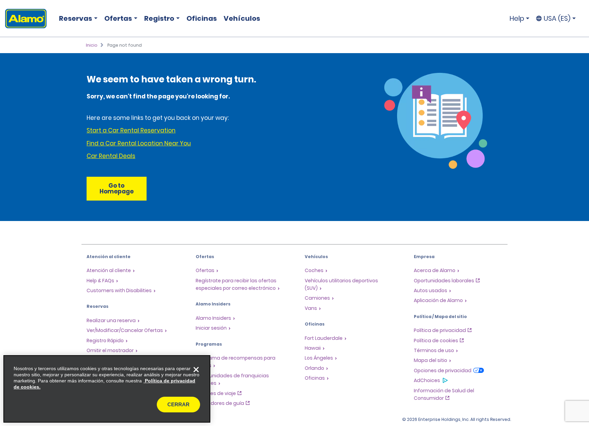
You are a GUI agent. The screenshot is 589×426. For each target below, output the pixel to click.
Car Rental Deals (111, 156)
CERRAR (178, 404)
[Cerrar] (196, 369)
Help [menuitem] (517, 18)
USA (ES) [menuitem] (557, 18)
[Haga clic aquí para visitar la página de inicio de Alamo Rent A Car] (23, 18)
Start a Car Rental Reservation (131, 130)
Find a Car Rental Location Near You (139, 143)
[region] (106, 389)
